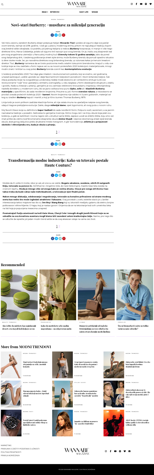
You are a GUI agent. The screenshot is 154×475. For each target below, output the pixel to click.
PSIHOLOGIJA (46, 322)
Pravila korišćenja (10, 456)
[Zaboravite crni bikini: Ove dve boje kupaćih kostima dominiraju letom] (114, 364)
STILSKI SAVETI (80, 382)
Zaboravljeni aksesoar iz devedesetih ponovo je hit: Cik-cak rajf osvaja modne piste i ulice (138, 393)
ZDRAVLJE (122, 322)
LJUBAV (82, 322)
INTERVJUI (54, 12)
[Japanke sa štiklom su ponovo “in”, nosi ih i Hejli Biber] (62, 423)
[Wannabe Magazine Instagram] (131, 4)
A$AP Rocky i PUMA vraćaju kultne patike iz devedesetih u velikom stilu (137, 422)
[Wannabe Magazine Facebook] (136, 4)
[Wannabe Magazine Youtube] (141, 4)
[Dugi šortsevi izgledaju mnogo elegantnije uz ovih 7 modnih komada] (11, 364)
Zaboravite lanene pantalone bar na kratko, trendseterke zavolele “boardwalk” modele (86, 393)
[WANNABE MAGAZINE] (77, 454)
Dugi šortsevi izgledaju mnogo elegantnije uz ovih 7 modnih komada (35, 364)
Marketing (6, 445)
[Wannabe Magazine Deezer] (150, 4)
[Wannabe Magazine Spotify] (146, 4)
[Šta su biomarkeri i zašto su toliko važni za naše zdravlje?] (134, 294)
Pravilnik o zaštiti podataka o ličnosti (20, 449)
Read (44, 12)
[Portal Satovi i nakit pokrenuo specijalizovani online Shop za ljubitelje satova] (11, 423)
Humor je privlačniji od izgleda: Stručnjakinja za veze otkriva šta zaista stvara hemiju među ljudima (94, 329)
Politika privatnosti (11, 452)
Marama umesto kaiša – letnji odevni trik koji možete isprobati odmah (36, 393)
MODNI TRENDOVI (58, 19)
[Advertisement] (131, 33)
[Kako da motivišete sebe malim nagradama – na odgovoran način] (57, 294)
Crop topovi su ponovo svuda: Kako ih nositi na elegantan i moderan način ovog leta (86, 364)
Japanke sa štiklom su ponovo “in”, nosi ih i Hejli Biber (86, 422)
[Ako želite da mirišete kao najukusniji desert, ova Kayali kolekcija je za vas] (19, 294)
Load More (77, 252)
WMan (95, 12)
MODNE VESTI (28, 411)
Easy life (84, 12)
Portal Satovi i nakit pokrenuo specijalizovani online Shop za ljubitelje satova (35, 422)
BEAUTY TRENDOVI (58, 154)
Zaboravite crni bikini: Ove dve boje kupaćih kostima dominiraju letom (138, 364)
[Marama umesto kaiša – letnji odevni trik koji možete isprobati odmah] (11, 394)
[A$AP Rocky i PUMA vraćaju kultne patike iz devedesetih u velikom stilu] (114, 423)
